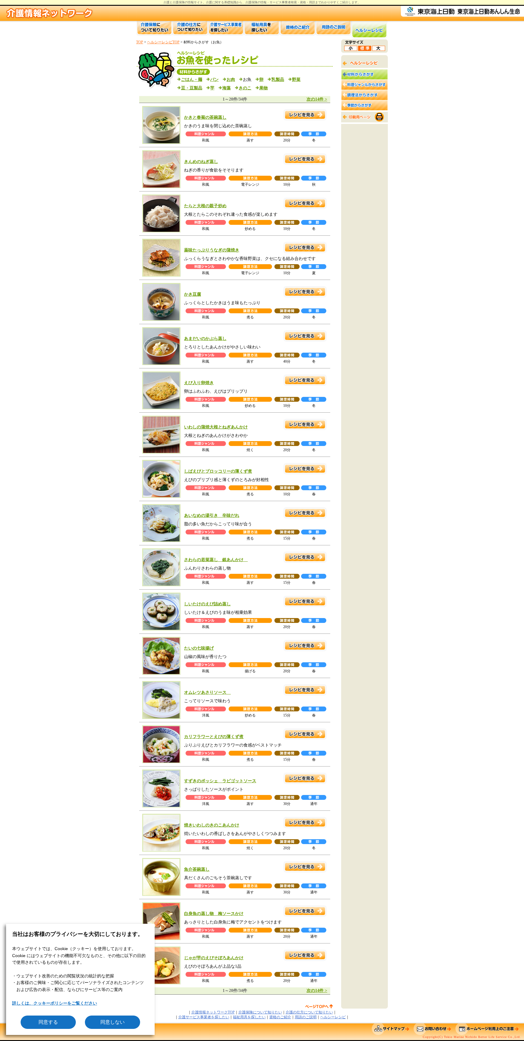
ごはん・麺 (191, 79)
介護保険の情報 (256, 2)
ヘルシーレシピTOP (163, 42)
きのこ (245, 88)
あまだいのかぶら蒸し (205, 338)
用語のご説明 (306, 1017)
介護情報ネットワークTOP (213, 1012)
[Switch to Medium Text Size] (364, 49)
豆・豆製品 (191, 88)
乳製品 (277, 79)
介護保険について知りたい (260, 1012)
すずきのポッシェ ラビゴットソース (220, 781)
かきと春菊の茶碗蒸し (205, 117)
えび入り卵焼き (199, 383)
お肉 (231, 79)
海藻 (226, 88)
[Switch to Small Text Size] (350, 49)
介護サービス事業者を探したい (203, 1017)
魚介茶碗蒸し (197, 869)
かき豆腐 (192, 294)
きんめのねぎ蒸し (201, 161)
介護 (209, 2)
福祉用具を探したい (249, 1017)
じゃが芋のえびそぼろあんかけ (214, 958)
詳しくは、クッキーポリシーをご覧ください (54, 1003)
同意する (48, 1022)
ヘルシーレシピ (333, 1017)
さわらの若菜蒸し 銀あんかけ (216, 559)
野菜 (296, 79)
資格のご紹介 (280, 1017)
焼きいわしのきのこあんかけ (211, 825)
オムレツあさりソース (207, 692)
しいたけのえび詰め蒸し (207, 604)
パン (214, 79)
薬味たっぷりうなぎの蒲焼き (211, 250)
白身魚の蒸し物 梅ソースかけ (214, 913)
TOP (139, 42)
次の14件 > (317, 99)
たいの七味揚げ (199, 648)
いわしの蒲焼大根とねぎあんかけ (216, 427)
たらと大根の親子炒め (205, 206)
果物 (263, 88)
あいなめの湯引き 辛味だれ (211, 515)
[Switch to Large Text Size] (378, 49)
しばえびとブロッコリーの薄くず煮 (218, 471)
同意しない (112, 1022)
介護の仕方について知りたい (309, 1012)
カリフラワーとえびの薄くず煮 (214, 736)
